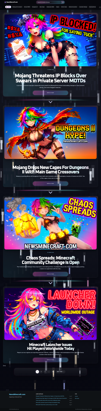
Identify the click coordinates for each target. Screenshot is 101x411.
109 (53, 371)
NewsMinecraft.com (12, 2)
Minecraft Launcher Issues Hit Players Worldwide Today (50, 347)
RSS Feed (77, 398)
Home (76, 396)
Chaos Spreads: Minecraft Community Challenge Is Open (50, 260)
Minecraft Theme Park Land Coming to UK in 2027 (46, 404)
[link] (50, 59)
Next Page (60, 371)
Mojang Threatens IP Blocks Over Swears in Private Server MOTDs (50, 78)
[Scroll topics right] (100, 7)
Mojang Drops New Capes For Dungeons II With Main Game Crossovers (50, 169)
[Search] (63, 2)
